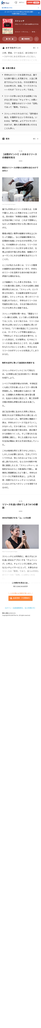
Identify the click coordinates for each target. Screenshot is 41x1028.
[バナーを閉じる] (39, 13)
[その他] (36, 39)
